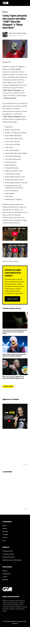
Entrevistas (5, 531)
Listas (3, 540)
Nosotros (4, 570)
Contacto (4, 576)
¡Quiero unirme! (12, 299)
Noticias (5, 12)
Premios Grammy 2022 (8, 557)
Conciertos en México (8, 554)
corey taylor (8, 386)
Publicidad (5, 579)
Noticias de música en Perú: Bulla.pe (11, 560)
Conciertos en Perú (7, 551)
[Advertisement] (15, 449)
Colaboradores (6, 573)
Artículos (4, 528)
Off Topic (4, 537)
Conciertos (5, 534)
